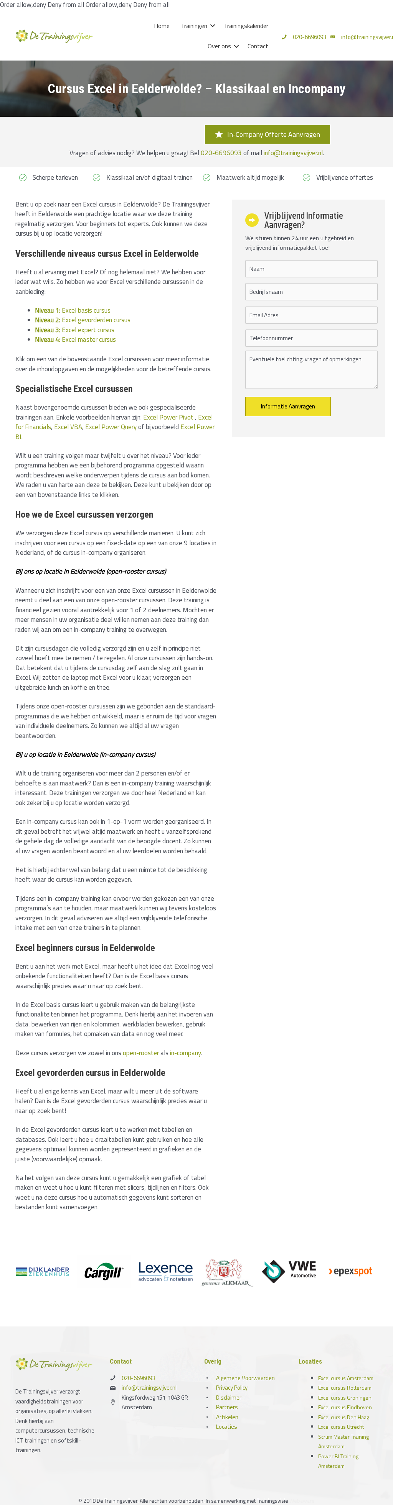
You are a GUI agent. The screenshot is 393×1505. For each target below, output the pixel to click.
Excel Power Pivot (168, 417)
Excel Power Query (111, 427)
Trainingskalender (246, 25)
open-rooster (141, 1053)
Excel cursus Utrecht (341, 1427)
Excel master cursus (75, 339)
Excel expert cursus (74, 330)
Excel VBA (68, 427)
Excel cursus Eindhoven (345, 1407)
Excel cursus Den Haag (343, 1417)
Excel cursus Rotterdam (345, 1388)
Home (162, 25)
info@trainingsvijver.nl (293, 153)
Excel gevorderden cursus (82, 320)
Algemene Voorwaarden (245, 1378)
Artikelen (227, 1417)
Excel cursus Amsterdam (345, 1378)
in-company (185, 1053)
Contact (258, 46)
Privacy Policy (232, 1387)
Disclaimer (228, 1397)
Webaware (302, 1501)
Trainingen (194, 25)
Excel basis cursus (73, 310)
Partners (227, 1407)
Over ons (219, 46)
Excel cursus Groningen (345, 1398)
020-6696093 (309, 37)
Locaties (226, 1426)
